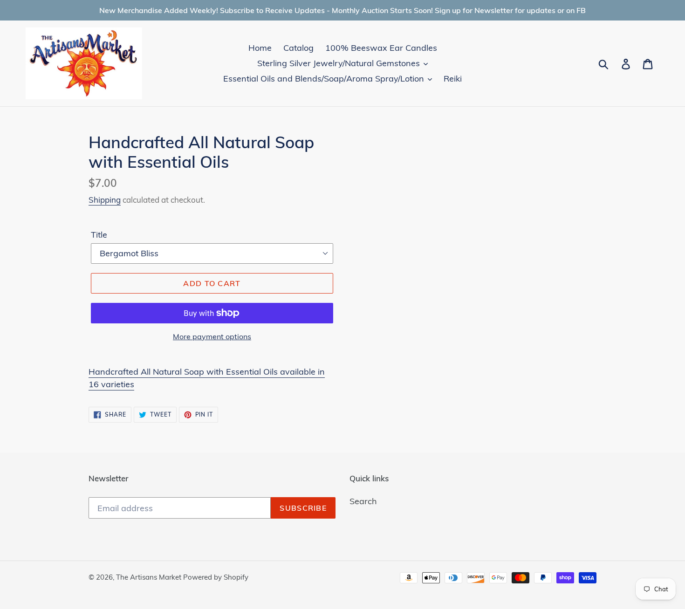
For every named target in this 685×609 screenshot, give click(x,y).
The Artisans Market (149, 577)
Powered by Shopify (215, 577)
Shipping (105, 200)
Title (99, 234)
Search (363, 501)
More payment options (212, 336)
